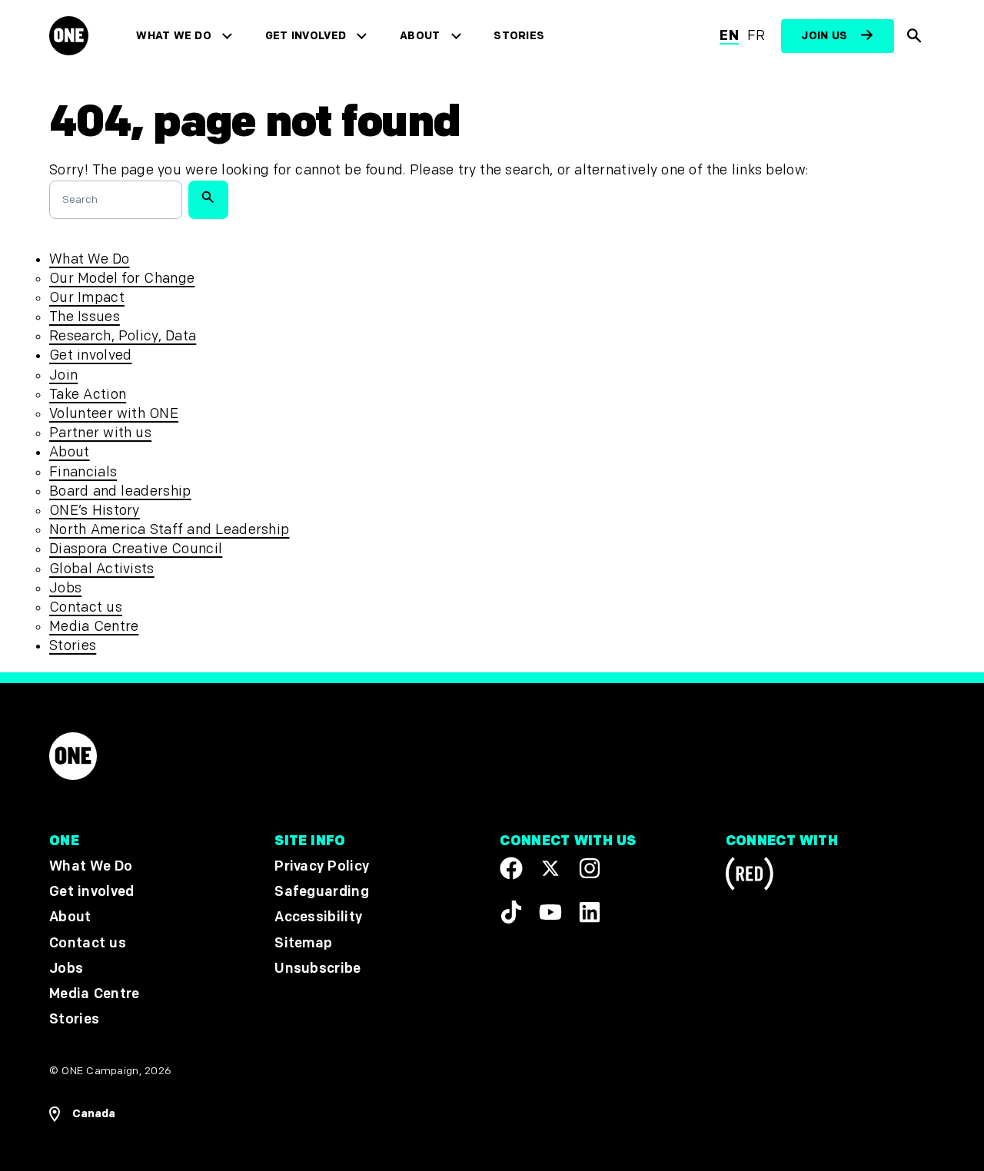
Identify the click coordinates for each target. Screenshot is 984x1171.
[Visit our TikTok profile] (511, 911)
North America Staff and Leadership (169, 530)
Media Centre (93, 627)
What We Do (173, 35)
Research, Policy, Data (122, 336)
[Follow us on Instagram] (589, 868)
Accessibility (318, 917)
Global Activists (102, 569)
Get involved (305, 35)
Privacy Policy (321, 866)
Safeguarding (321, 892)
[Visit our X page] (550, 868)
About (420, 35)
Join (63, 375)
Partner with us (100, 433)
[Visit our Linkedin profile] (589, 911)
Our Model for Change (121, 278)
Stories (519, 35)
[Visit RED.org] (749, 876)
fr (756, 36)
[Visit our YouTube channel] (550, 911)
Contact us (85, 607)
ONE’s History (94, 511)
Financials (83, 472)
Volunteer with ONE (113, 414)
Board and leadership (120, 491)
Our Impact (87, 298)
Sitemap (303, 942)
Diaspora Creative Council (135, 549)
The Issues (84, 317)
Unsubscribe (317, 968)
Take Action (87, 394)
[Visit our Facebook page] (511, 868)
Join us (824, 35)
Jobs (65, 588)
